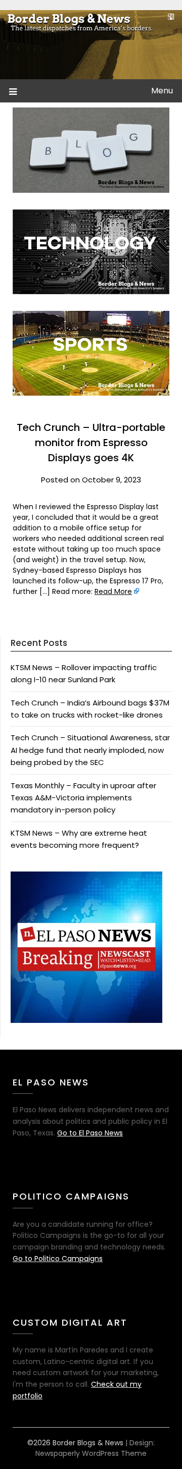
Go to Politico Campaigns (58, 1259)
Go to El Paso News (90, 1133)
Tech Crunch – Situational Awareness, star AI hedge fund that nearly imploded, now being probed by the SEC (90, 750)
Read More (113, 591)
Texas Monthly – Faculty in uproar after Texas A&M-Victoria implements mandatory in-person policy (83, 797)
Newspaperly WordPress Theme (91, 1453)
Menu (162, 90)
